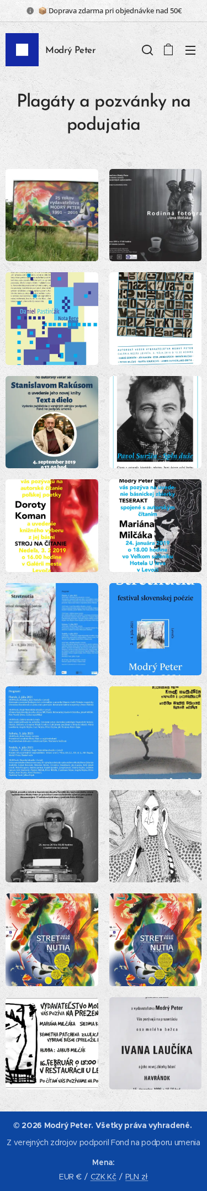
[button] (146, 49)
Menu (190, 50)
